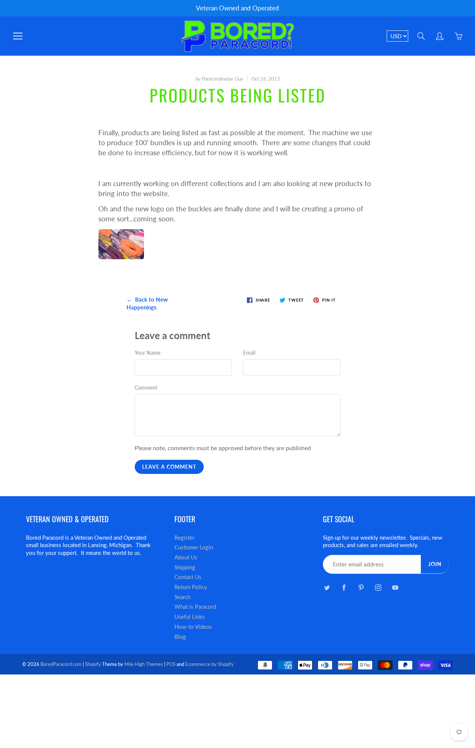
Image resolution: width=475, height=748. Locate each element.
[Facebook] (343, 587)
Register (184, 537)
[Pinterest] (360, 587)
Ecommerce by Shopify (209, 664)
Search (182, 597)
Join (435, 564)
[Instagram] (377, 587)
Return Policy (190, 587)
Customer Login (193, 547)
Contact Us (188, 577)
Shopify (93, 664)
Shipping (184, 567)
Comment (146, 387)
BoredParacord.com (61, 664)
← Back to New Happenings (147, 303)
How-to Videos (193, 627)
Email (249, 352)
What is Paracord (195, 607)
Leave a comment (169, 467)
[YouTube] (395, 587)
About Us (185, 557)
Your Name (147, 352)
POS (171, 664)
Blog (180, 637)
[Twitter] (326, 587)
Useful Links (189, 617)
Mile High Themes (143, 664)
